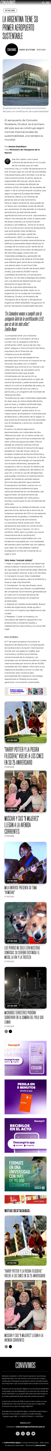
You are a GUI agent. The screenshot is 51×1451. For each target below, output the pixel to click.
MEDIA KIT (25, 1423)
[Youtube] (33, 1434)
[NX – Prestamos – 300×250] (26, 1155)
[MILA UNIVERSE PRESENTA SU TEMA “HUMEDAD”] (26, 863)
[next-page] (10, 1031)
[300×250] (26, 1116)
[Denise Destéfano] (12, 49)
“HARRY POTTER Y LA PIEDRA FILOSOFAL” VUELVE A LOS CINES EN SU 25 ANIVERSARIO (24, 756)
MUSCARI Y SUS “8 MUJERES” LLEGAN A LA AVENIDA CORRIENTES (22, 825)
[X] (28, 1434)
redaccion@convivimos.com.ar (30, 1427)
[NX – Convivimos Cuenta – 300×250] (26, 1077)
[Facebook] (18, 1434)
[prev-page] (6, 1031)
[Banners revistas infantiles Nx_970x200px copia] (26, 698)
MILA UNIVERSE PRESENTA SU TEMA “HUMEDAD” (21, 890)
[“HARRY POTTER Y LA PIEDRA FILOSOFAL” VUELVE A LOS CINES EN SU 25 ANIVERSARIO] (26, 722)
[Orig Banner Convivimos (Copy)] (26, 1205)
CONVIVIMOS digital (12, 1443)
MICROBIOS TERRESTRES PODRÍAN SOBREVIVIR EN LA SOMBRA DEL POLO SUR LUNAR (24, 1017)
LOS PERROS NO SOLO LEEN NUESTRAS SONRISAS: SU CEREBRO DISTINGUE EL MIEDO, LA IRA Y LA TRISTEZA (22, 952)
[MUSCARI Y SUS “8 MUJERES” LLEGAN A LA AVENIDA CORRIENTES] (26, 791)
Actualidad (10, 10)
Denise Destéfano (27, 50)
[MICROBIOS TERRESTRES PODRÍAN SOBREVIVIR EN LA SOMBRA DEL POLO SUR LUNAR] (26, 988)
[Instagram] (23, 1434)
